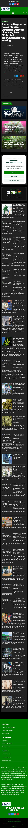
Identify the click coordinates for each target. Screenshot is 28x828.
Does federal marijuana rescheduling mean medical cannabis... (18, 302)
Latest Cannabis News (7, 730)
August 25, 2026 (8, 131)
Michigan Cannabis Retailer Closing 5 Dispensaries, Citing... (18, 401)
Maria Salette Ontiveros (19, 421)
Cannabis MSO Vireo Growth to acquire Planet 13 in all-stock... (19, 664)
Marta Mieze (16, 505)
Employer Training (6, 746)
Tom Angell (16, 341)
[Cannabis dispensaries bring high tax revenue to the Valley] (7, 208)
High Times (16, 364)
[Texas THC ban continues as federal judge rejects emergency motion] (7, 387)
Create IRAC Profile (6, 760)
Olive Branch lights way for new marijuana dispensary (18, 255)
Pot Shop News (18, 131)
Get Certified (14, 176)
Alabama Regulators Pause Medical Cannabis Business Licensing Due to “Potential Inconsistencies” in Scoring (14, 32)
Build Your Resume (6, 754)
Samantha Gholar (17, 242)
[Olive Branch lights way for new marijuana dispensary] (7, 258)
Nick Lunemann (17, 458)
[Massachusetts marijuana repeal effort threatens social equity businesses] (7, 488)
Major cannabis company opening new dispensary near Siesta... (19, 239)
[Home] (2, 13)
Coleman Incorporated (16, 821)
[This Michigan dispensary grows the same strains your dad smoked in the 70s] (7, 470)
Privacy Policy (23, 824)
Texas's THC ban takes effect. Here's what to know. (18, 568)
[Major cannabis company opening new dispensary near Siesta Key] (7, 242)
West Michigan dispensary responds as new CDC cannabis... (19, 271)
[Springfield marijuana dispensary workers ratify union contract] (7, 505)
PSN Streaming (5, 733)
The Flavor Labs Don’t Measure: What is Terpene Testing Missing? (14, 127)
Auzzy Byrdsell (17, 488)
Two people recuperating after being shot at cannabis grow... (19, 223)
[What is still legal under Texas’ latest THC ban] (7, 652)
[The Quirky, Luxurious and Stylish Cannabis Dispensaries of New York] (7, 537)
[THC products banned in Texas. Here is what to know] (7, 421)
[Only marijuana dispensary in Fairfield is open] (7, 636)
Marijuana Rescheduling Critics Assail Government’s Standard (14, 113)
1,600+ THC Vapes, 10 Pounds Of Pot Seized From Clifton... (18, 318)
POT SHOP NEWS (6, 824)
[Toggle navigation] (13, 13)
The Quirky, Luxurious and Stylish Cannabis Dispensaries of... (19, 535)
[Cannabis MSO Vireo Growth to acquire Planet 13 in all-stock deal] (7, 667)
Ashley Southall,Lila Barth (19, 537)
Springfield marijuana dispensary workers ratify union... (19, 503)
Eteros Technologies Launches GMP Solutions (21, 83)
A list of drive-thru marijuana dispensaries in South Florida (19, 586)
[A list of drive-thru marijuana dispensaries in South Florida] (7, 588)
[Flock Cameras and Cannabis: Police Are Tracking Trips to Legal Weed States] (7, 364)
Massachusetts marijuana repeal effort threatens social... (19, 485)
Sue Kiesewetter (17, 636)
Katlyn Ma (16, 651)
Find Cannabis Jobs (14, 180)
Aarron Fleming (17, 258)
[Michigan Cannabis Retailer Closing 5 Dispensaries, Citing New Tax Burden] (7, 403)
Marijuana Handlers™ (7, 743)
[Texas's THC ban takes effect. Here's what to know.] (7, 571)
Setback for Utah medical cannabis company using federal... (19, 681)
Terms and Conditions (15, 824)
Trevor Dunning (17, 700)
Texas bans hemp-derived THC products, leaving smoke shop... (19, 551)
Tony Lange (16, 403)
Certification (5, 740)
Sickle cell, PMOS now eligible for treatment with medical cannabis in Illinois (14, 142)
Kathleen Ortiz (17, 571)
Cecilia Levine (17, 321)
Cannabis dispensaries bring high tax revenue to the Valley (19, 206)
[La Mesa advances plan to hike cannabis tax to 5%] (7, 603)
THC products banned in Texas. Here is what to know (19, 418)
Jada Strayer (16, 553)
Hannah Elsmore (17, 601)
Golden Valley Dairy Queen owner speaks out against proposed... (19, 456)
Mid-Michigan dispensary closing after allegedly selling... (19, 436)
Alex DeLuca (16, 588)
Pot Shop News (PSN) (14, 809)
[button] (23, 12)
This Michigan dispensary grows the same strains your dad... (19, 468)
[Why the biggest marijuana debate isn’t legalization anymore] (7, 286)
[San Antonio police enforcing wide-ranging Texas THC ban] (7, 521)
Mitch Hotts (16, 226)
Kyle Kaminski (17, 470)
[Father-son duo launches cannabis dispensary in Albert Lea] (7, 700)
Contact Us (14, 826)
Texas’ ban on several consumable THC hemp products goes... (18, 615)
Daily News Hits (5, 21)
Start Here (14, 172)
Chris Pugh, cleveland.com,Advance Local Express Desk (19, 288)
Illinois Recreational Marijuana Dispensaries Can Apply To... (18, 338)
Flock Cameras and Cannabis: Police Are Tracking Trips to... (18, 362)
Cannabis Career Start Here (8, 727)
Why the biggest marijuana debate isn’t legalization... (18, 283)
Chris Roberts (17, 305)
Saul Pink (16, 521)
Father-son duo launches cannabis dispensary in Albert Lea (19, 697)
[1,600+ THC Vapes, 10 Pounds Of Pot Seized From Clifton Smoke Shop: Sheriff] (7, 321)
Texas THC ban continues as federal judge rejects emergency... (19, 385)
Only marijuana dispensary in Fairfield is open (19, 634)
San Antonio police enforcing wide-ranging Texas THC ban (18, 519)
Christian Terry (17, 617)
